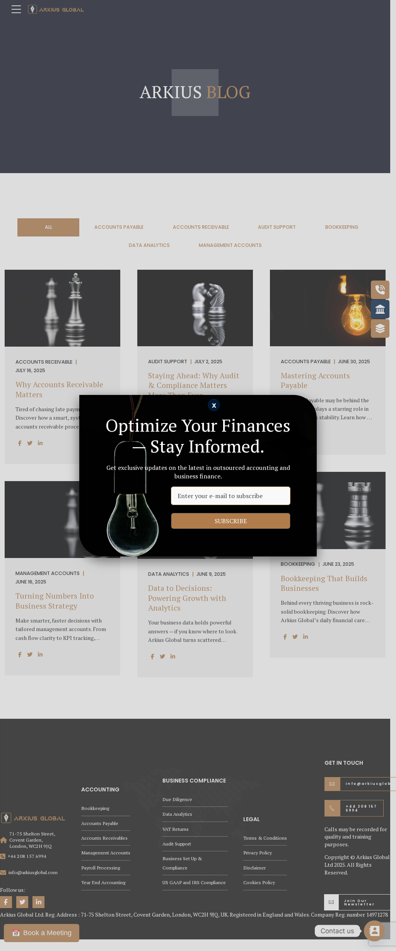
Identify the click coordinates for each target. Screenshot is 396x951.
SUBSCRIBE (231, 521)
